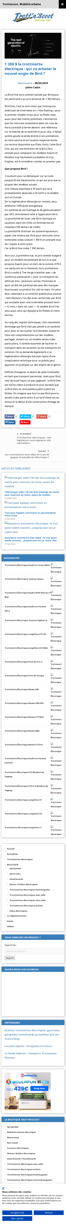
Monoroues (13, 1137)
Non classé (12, 1142)
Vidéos (10, 926)
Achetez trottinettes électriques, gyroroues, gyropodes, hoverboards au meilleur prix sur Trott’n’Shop (32, 1034)
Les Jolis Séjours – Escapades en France (28, 1046)
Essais (10, 921)
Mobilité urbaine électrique (21, 1132)
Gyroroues (15, 873)
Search (10, 958)
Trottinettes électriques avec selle (27, 895)
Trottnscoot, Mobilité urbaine (21, 4)
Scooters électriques (18, 1148)
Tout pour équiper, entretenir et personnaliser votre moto (30, 514)
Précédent (25, 433)
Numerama (25, 83)
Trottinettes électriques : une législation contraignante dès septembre (34, 440)
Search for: (10, 945)
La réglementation (16, 915)
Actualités (12, 854)
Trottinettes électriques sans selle (28, 900)
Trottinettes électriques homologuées (30, 889)
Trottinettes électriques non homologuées (29, 1180)
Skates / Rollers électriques (24, 884)
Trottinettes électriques (20, 859)
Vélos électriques (18, 911)
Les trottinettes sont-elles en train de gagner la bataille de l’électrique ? (27, 456)
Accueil (10, 848)
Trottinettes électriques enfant (26, 905)
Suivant (42, 450)
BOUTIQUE (12, 864)
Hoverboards (16, 879)
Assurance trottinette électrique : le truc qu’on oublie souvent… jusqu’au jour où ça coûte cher (31, 539)
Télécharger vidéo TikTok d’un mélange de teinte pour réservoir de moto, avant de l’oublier (32, 493)
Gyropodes (15, 868)
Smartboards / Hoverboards (21, 1158)
